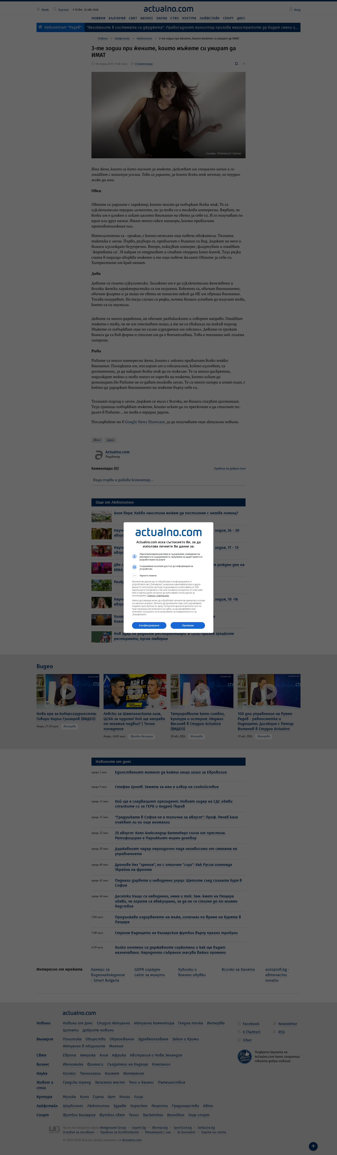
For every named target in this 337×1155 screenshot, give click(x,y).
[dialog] (168, 577)
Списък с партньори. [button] (158, 595)
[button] (168, 575)
